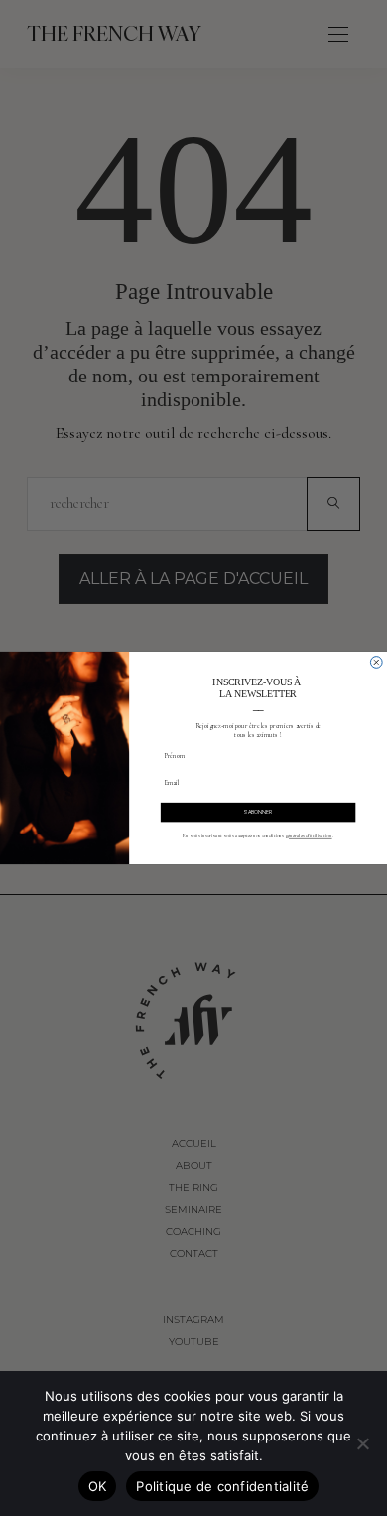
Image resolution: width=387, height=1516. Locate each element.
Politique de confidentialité (222, 1486)
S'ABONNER (258, 812)
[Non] (362, 1443)
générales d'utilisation (309, 836)
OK (97, 1486)
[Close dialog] (376, 663)
